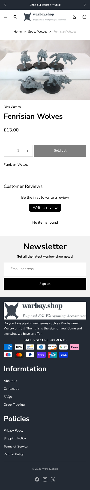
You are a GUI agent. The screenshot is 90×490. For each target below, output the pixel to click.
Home (18, 32)
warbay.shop (50, 469)
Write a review (45, 207)
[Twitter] (53, 479)
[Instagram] (45, 479)
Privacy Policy (13, 430)
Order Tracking (14, 404)
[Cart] (84, 17)
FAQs (8, 396)
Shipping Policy (15, 438)
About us (10, 381)
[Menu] (5, 17)
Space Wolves (37, 32)
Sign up (45, 284)
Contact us (11, 389)
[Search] (15, 17)
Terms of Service (15, 446)
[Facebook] (37, 479)
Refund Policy (14, 454)
